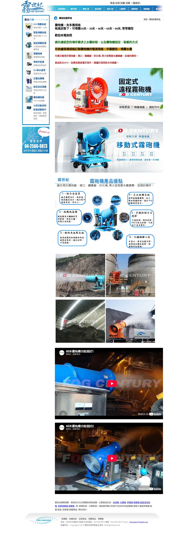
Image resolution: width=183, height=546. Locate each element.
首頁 (49, 9)
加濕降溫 (82, 519)
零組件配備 (38, 62)
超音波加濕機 (39, 87)
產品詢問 (159, 9)
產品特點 (98, 9)
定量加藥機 (38, 78)
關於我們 (74, 9)
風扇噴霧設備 (39, 43)
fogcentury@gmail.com (139, 522)
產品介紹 (110, 9)
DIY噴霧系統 (39, 24)
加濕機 (116, 502)
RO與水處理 (39, 70)
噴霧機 (101, 519)
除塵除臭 (73, 519)
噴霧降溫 (92, 519)
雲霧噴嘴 (37, 54)
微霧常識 (134, 9)
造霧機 (64, 519)
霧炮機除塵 (38, 97)
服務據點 (147, 9)
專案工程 (86, 9)
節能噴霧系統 (39, 32)
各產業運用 (62, 9)
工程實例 (122, 9)
